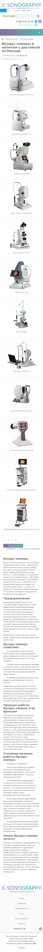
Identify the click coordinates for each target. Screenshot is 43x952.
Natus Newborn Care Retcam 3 (21, 490)
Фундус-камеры (27, 39)
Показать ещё (13, 546)
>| (15, 540)
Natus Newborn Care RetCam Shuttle (21, 529)
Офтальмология (12, 39)
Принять (21, 948)
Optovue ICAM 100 (21, 371)
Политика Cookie (29, 944)
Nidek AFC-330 (21, 292)
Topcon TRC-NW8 (21, 174)
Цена (18, 55)
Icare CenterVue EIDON (21, 411)
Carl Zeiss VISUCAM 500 (21, 213)
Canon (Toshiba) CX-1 (21, 134)
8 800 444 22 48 (24, 21)
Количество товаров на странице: (10, 59)
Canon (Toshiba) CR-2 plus (21, 95)
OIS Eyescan (21, 332)
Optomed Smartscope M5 (21, 450)
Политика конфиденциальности (21, 892)
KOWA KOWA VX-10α (21, 253)
